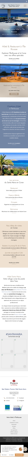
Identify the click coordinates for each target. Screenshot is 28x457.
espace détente (19, 314)
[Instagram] (7, 346)
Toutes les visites (14, 263)
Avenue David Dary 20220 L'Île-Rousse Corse (14, 393)
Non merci (4, 454)
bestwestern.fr (9, 440)
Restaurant (14, 424)
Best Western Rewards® (17, 440)
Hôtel (14, 420)
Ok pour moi (19, 454)
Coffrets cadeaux (14, 432)
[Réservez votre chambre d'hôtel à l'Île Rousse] (12, 1)
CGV (23, 446)
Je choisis (11, 454)
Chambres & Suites (14, 422)
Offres (14, 428)
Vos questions (14, 430)
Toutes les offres (14, 59)
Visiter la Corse (14, 433)
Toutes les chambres (14, 143)
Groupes (14, 426)
